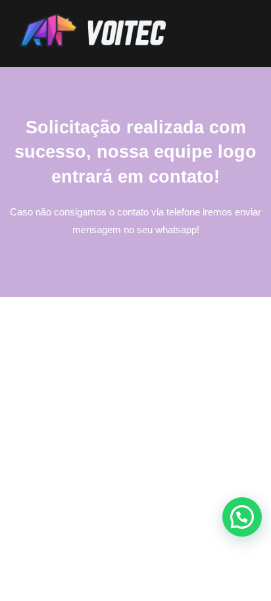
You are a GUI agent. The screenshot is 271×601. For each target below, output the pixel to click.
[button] (242, 517)
